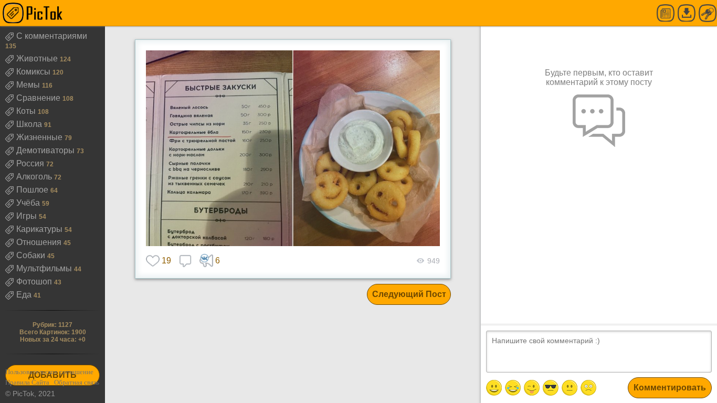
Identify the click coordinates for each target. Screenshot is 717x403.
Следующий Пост (409, 294)
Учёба (29, 202)
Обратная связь (76, 382)
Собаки (31, 255)
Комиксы (34, 71)
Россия (31, 163)
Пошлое (33, 189)
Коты (27, 111)
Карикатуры (40, 229)
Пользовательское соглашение (49, 372)
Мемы (29, 84)
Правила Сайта (27, 382)
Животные (38, 58)
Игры (27, 215)
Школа (30, 124)
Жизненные (40, 137)
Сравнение (39, 97)
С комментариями (51, 35)
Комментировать (670, 387)
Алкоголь (35, 176)
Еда (25, 294)
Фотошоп (35, 281)
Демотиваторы (46, 150)
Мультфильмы (45, 268)
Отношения (40, 242)
